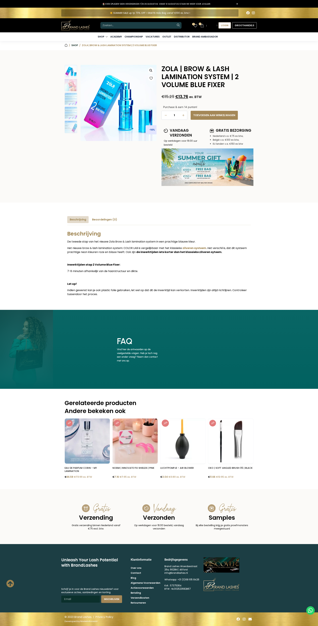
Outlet (166, 36)
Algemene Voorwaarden (145, 583)
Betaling (136, 592)
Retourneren (138, 602)
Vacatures (153, 36)
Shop (74, 45)
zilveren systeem (194, 248)
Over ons (136, 568)
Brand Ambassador (205, 36)
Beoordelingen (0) (104, 219)
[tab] (78, 219)
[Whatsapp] (310, 610)
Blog (133, 578)
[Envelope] (250, 619)
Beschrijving (78, 219)
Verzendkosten (140, 597)
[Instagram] (253, 13)
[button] (151, 70)
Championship (134, 36)
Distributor (182, 36)
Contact (136, 573)
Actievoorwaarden (142, 588)
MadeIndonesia (88, 621)
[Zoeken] (178, 25)
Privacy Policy (104, 617)
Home (66, 45)
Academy (116, 36)
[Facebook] (248, 13)
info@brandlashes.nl (176, 573)
